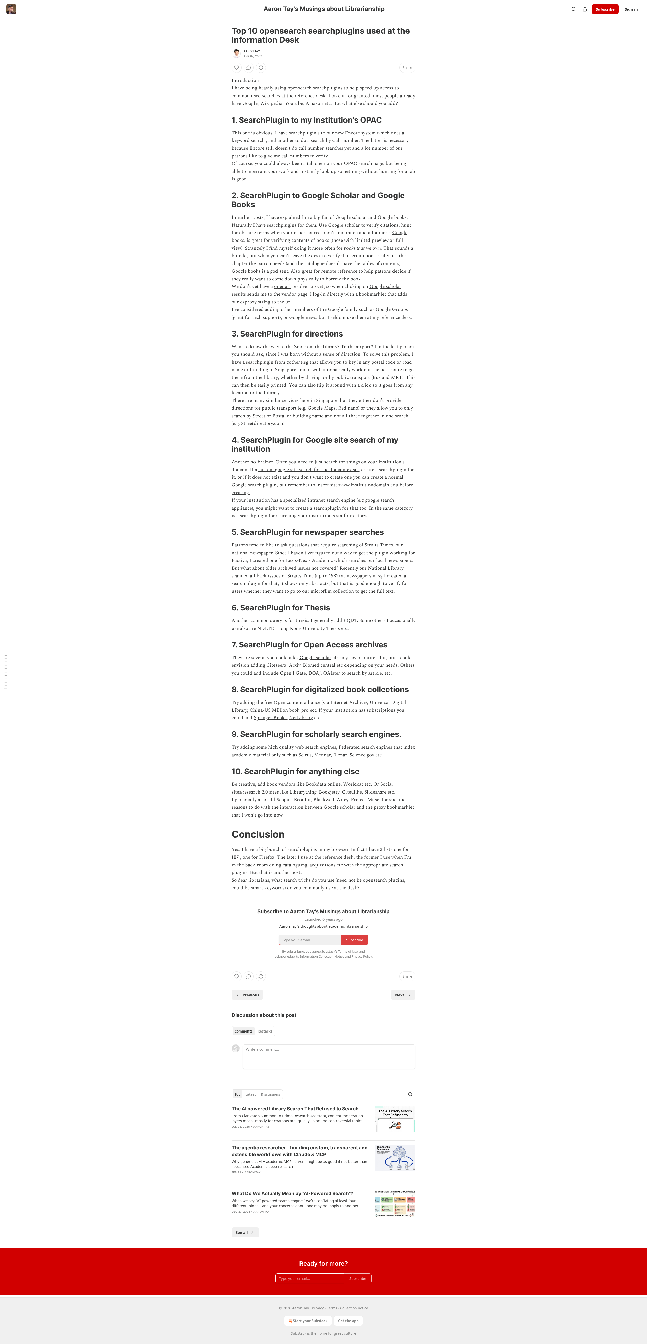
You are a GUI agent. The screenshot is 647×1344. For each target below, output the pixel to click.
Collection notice (354, 1308)
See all (242, 1232)
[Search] (574, 9)
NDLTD (265, 628)
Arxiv (294, 665)
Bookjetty (329, 792)
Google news (302, 317)
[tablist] (253, 1031)
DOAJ (314, 673)
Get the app (348, 1320)
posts (258, 217)
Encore (352, 133)
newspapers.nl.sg (364, 576)
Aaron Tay (252, 51)
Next (399, 994)
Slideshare (375, 792)
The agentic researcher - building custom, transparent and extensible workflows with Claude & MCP (300, 1151)
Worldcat (353, 784)
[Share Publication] (585, 9)
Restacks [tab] (265, 1031)
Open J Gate (293, 673)
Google (250, 103)
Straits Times (379, 545)
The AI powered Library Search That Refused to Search (295, 1109)
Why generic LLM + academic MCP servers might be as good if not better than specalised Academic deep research (299, 1164)
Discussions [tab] (270, 1094)
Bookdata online (323, 784)
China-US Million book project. (283, 710)
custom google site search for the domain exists (308, 469)
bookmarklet (372, 294)
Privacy (318, 1308)
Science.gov (362, 755)
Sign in (631, 9)
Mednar (322, 755)
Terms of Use (348, 951)
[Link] (224, 120)
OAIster (331, 673)
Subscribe (605, 9)
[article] (323, 1120)
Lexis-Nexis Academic (309, 560)
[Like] (237, 68)
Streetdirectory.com (262, 423)
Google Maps (322, 408)
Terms (332, 1308)
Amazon (314, 103)
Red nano (348, 408)
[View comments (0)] (249, 68)
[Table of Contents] (5, 672)
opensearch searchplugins (316, 88)
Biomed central (319, 665)
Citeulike (352, 792)
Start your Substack (310, 1320)
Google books (392, 217)
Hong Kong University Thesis (308, 628)
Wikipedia (271, 103)
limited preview (371, 240)
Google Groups (392, 309)
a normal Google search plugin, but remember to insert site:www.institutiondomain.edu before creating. (322, 485)
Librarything (302, 792)
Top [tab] (237, 1094)
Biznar (340, 755)
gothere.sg (297, 362)
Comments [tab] (243, 1031)
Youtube (294, 103)
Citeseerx (276, 665)
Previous (251, 994)
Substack (298, 1333)
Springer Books (270, 718)
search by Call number (335, 140)
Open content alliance (297, 702)
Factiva (239, 560)
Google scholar (351, 217)
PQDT (350, 620)
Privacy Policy (362, 956)
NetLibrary (301, 718)
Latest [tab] (250, 1094)
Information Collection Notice (322, 956)
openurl (282, 286)
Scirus (305, 755)
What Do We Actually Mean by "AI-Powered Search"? (292, 1193)
